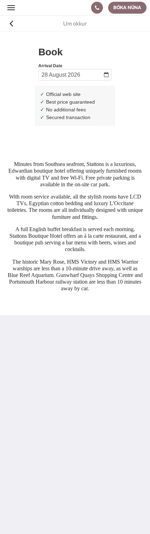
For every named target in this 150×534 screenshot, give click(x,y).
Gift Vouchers (23, 470)
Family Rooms (24, 464)
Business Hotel (25, 458)
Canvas (89, 515)
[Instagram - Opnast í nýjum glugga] (33, 414)
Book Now (19, 446)
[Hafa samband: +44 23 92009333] (97, 8)
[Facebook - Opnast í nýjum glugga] (14, 414)
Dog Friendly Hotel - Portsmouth (46, 452)
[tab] (75, 434)
